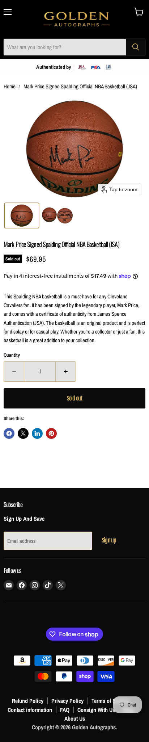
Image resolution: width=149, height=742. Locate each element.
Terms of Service (110, 701)
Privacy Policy (67, 701)
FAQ (64, 710)
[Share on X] (23, 433)
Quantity (12, 355)
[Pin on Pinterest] (51, 433)
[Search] (135, 47)
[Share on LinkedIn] (37, 433)
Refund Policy (27, 701)
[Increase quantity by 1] (66, 371)
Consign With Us (96, 710)
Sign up (109, 540)
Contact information (30, 710)
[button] (22, 215)
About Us (74, 718)
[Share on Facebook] (9, 433)
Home (10, 86)
